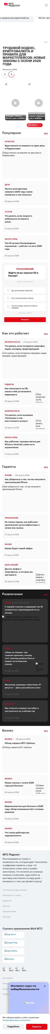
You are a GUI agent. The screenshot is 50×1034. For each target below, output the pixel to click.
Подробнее (13, 1026)
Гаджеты (9, 384)
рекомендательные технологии (16, 1020)
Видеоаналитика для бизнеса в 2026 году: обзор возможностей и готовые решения (24, 809)
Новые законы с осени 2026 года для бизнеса (19, 784)
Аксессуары (11, 239)
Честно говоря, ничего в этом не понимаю (24, 307)
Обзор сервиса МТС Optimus (20, 743)
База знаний (11, 565)
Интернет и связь (12, 895)
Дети (7, 185)
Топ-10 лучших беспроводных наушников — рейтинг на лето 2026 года (23, 246)
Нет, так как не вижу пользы (22, 298)
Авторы (7, 916)
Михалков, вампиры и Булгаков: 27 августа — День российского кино (23, 686)
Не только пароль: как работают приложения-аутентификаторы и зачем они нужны (22, 525)
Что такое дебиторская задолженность (17, 834)
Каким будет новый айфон (19, 548)
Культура (9, 141)
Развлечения (9, 911)
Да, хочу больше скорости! (21, 290)
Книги (8, 648)
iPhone (8, 544)
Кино (7, 680)
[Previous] (5, 74)
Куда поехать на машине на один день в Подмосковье (25, 147)
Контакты (8, 978)
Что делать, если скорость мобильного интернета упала (18, 218)
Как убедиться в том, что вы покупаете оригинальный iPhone (25, 481)
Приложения (11, 518)
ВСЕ (46, 133)
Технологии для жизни (15, 890)
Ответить (25, 320)
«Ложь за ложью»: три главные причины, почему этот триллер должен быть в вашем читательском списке (19, 658)
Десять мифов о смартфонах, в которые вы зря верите (19, 571)
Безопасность (12, 411)
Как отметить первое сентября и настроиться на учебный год (22, 710)
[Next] (11, 74)
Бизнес (8, 779)
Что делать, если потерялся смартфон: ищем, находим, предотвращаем (25, 347)
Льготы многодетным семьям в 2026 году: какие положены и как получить (18, 191)
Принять (36, 1026)
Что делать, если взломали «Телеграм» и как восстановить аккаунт (19, 418)
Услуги (8, 212)
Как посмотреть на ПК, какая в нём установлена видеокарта (18, 391)
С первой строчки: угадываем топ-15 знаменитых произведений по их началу (24, 609)
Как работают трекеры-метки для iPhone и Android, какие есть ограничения (22, 444)
